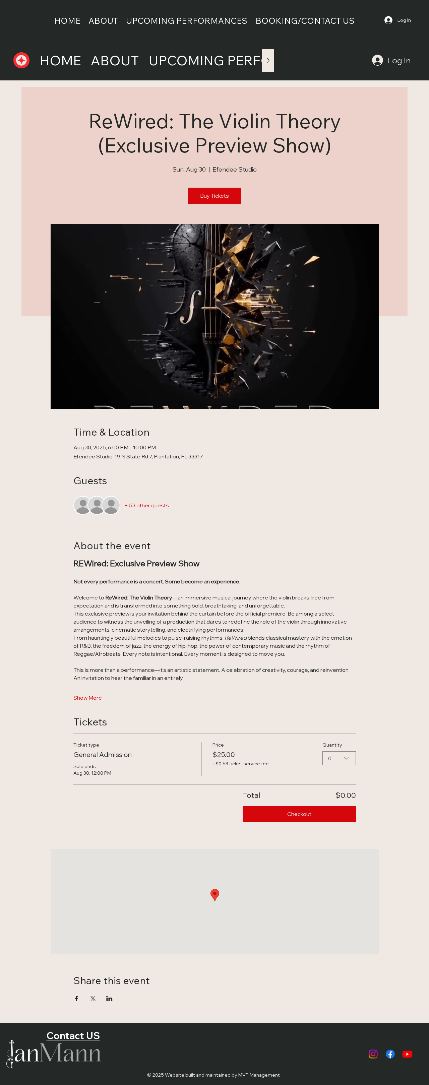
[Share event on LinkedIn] (109, 998)
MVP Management (259, 1075)
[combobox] (339, 758)
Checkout (299, 814)
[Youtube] (407, 1054)
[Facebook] (390, 1054)
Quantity (332, 745)
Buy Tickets (214, 195)
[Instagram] (373, 1054)
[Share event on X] (93, 998)
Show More (87, 697)
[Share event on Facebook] (76, 998)
